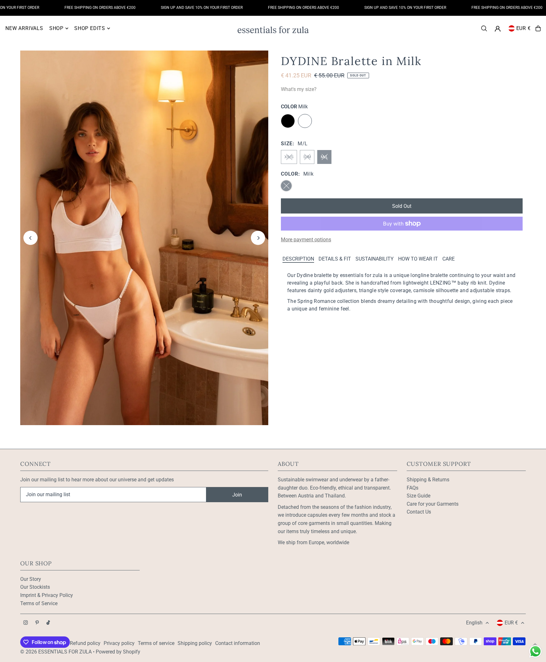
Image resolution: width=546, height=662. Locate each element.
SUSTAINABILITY (374, 259)
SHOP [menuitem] (56, 28)
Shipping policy (195, 643)
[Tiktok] (48, 623)
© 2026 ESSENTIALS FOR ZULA (56, 652)
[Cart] (538, 28)
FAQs (412, 488)
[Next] (258, 238)
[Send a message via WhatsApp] (535, 651)
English (474, 623)
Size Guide (418, 496)
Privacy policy (119, 643)
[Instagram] (25, 623)
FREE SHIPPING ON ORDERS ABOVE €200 (82, 7)
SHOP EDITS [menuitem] (89, 28)
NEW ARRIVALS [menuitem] (24, 28)
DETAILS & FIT (334, 259)
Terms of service (156, 643)
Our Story (30, 579)
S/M (307, 156)
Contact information (237, 643)
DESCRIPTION (298, 259)
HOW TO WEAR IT (418, 259)
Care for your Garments (432, 504)
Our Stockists (35, 587)
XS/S (289, 156)
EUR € (523, 28)
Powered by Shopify (118, 652)
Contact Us (419, 512)
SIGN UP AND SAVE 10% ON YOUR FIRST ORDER (185, 7)
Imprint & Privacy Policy (46, 595)
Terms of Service (39, 603)
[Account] (497, 29)
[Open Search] (484, 28)
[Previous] (30, 238)
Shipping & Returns (428, 480)
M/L (324, 156)
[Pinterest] (37, 623)
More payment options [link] (306, 240)
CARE (448, 259)
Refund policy (85, 643)
